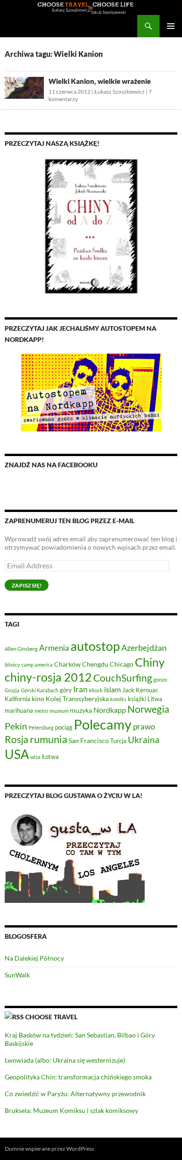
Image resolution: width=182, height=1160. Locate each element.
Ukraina (144, 739)
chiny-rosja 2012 (48, 677)
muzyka (81, 710)
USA (17, 754)
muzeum (59, 711)
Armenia (54, 648)
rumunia (48, 739)
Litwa (154, 699)
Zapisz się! (27, 585)
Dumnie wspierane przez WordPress (49, 1148)
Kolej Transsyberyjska (77, 699)
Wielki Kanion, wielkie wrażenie (100, 81)
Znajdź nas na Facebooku (51, 465)
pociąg (63, 727)
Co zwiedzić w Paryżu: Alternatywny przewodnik (75, 1094)
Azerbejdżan (144, 647)
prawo (144, 726)
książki (137, 699)
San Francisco (89, 740)
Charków (67, 664)
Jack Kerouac (140, 690)
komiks (118, 699)
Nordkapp (109, 709)
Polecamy (103, 724)
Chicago (121, 664)
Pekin (16, 726)
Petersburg (41, 727)
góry (66, 690)
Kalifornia (17, 699)
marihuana (19, 710)
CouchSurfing (122, 677)
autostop (95, 646)
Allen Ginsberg (21, 649)
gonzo (160, 679)
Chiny (150, 662)
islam (112, 689)
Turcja (118, 740)
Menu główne (171, 26)
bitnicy (12, 665)
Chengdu (95, 664)
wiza (35, 757)
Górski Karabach (39, 690)
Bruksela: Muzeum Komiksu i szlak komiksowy (71, 1110)
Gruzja (12, 690)
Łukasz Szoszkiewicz (119, 91)
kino (38, 699)
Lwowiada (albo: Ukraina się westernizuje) (65, 1060)
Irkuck (96, 690)
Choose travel (51, 1017)
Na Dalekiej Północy (34, 958)
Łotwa (50, 756)
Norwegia (148, 709)
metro (41, 711)
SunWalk (17, 975)
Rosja (16, 739)
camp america (37, 665)
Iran (80, 689)
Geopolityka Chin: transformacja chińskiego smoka (78, 1077)
